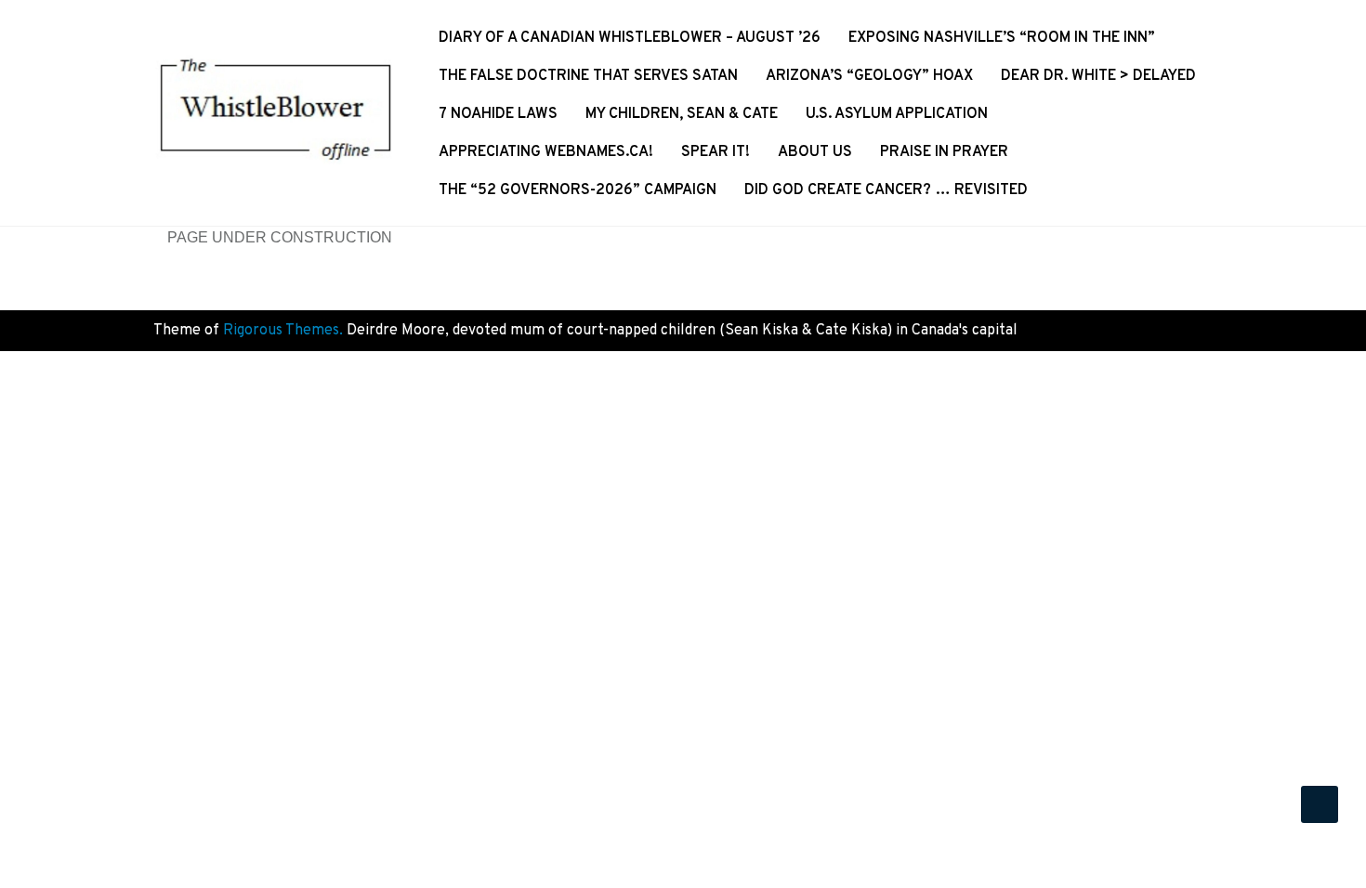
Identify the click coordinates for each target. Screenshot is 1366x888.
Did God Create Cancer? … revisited (886, 190)
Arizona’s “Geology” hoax (869, 76)
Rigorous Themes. (283, 330)
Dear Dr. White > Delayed (1098, 76)
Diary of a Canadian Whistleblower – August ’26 (630, 38)
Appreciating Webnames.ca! (546, 152)
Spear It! (715, 152)
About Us (815, 152)
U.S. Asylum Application (897, 114)
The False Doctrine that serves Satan (588, 76)
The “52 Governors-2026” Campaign (577, 190)
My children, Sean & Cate (681, 114)
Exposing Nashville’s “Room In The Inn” (1001, 38)
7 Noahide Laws (498, 114)
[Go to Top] (1319, 804)
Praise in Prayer (944, 152)
